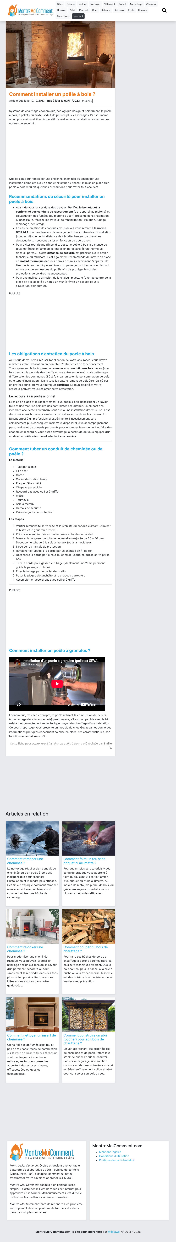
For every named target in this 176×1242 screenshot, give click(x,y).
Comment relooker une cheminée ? (25, 949)
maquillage (136, 4)
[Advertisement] (33, 152)
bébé (72, 10)
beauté (71, 4)
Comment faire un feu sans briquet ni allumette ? (84, 861)
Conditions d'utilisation (114, 1156)
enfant (122, 4)
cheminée (87, 101)
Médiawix (114, 1231)
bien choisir (63, 16)
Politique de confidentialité (116, 1160)
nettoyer (95, 4)
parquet (83, 10)
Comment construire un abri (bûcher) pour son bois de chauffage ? (85, 1039)
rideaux (106, 10)
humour (142, 10)
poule (131, 10)
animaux (119, 10)
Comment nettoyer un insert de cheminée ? (31, 1037)
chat (94, 10)
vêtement (109, 4)
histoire (61, 10)
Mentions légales (110, 1152)
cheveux (151, 4)
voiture (82, 4)
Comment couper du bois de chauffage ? (85, 949)
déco (60, 4)
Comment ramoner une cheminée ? (25, 861)
